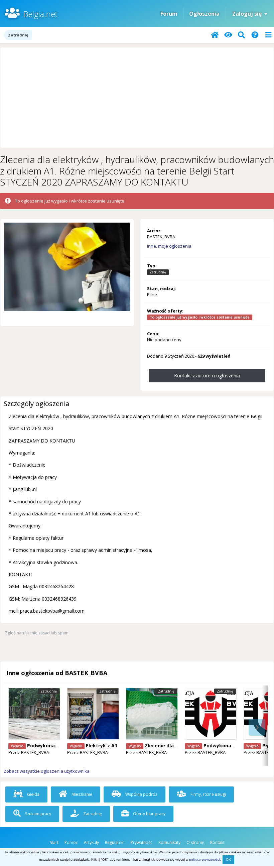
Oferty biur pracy (148, 814)
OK (228, 859)
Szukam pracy (37, 814)
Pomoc (71, 842)
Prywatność (141, 842)
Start (54, 842)
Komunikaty (169, 842)
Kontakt (217, 842)
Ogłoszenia (204, 13)
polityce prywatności (204, 859)
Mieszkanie (81, 794)
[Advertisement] (137, 97)
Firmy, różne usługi (207, 794)
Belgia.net (40, 13)
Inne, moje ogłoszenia (169, 246)
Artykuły (91, 842)
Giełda (32, 794)
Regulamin (115, 842)
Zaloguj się (248, 13)
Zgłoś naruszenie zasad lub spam (36, 633)
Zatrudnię (92, 814)
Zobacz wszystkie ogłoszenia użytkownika (47, 771)
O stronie (195, 842)
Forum (168, 13)
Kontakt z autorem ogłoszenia (207, 375)
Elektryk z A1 (101, 745)
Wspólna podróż (140, 794)
